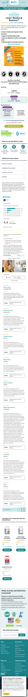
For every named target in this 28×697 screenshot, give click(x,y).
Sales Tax (17, 652)
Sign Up (22, 635)
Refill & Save (18, 648)
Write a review (18, 22)
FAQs (2, 664)
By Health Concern (5, 647)
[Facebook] (1, 674)
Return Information (19, 650)
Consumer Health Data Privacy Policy (20, 670)
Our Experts (4, 672)
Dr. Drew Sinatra (14, 16)
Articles (2, 666)
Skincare (3, 649)
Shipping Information (20, 654)
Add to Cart (7, 550)
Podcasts (3, 668)
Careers (17, 675)
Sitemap (17, 673)
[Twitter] (3, 674)
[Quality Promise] (18, 620)
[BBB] (21, 614)
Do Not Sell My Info (19, 656)
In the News (18, 664)
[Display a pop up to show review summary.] (11, 543)
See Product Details (14, 44)
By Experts (3, 645)
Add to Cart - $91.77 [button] (15, 126)
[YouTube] (4, 674)
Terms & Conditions (13, 687)
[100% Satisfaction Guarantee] (14, 614)
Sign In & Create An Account (19, 645)
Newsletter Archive (5, 670)
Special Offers (4, 651)
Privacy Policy (18, 668)
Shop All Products (5, 653)
